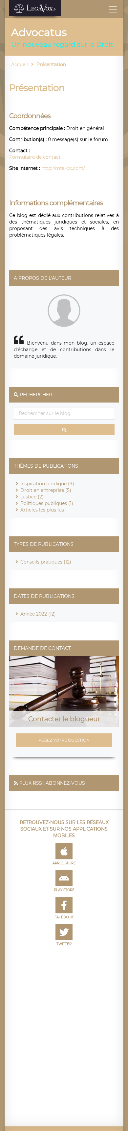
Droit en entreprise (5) (45, 490)
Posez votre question (64, 740)
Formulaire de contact (35, 157)
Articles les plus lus (42, 510)
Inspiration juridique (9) (47, 484)
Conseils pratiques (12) (45, 562)
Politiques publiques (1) (46, 503)
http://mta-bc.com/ (63, 168)
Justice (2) (32, 497)
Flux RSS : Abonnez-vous (52, 783)
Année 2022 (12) (38, 614)
